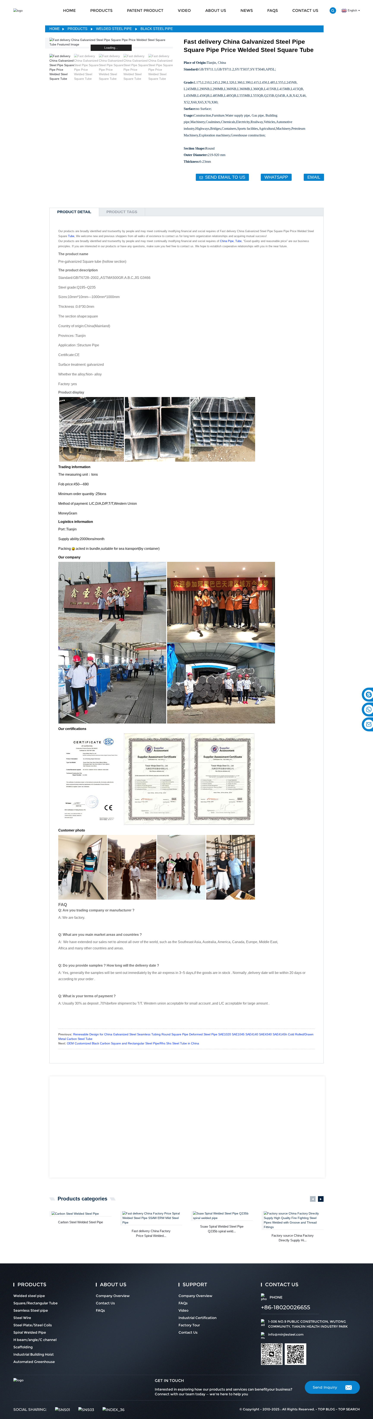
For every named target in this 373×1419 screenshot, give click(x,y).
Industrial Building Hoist (33, 1354)
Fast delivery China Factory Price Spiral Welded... (151, 1233)
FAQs (272, 10)
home (69, 10)
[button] (170, 67)
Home (54, 29)
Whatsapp (276, 177)
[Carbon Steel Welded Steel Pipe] (82, 1213)
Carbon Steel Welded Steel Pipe (80, 1222)
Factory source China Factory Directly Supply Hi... (293, 1238)
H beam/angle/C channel (35, 1340)
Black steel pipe (157, 29)
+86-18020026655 (285, 1307)
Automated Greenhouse (34, 1362)
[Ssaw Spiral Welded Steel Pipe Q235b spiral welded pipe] (223, 1215)
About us (215, 10)
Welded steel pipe (114, 29)
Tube (71, 236)
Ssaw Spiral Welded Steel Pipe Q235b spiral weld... (221, 1229)
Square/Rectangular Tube (35, 1303)
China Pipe (227, 241)
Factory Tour (189, 1325)
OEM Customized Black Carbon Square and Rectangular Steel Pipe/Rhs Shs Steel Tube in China (133, 1043)
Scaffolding (23, 1347)
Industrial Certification (198, 1318)
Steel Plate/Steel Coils (32, 1325)
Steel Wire (22, 1318)
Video (184, 10)
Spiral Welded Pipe (29, 1332)
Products (101, 10)
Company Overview (113, 1296)
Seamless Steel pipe (30, 1310)
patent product (145, 10)
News (246, 10)
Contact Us (305, 10)
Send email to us (225, 177)
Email (313, 177)
